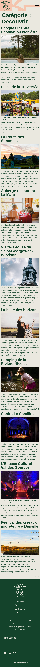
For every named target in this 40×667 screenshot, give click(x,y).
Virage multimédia (24, 664)
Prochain (34, 576)
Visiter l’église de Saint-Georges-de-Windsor (17, 251)
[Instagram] (9, 652)
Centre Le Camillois (18, 414)
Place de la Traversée (19, 87)
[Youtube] (14, 652)
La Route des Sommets (12, 139)
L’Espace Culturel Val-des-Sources (16, 466)
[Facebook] (5, 652)
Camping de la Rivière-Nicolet (14, 362)
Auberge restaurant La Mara (18, 193)
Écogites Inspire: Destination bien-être (19, 30)
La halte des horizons (20, 310)
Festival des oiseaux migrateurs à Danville (19, 524)
